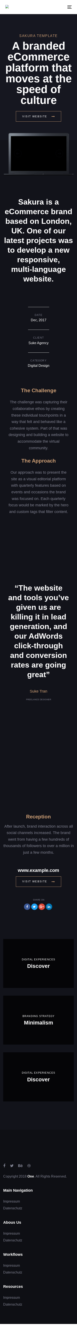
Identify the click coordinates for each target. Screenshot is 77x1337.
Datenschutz (12, 1208)
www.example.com (38, 870)
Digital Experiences (38, 959)
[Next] (59, 153)
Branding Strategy (38, 1016)
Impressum (11, 1201)
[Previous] (18, 153)
